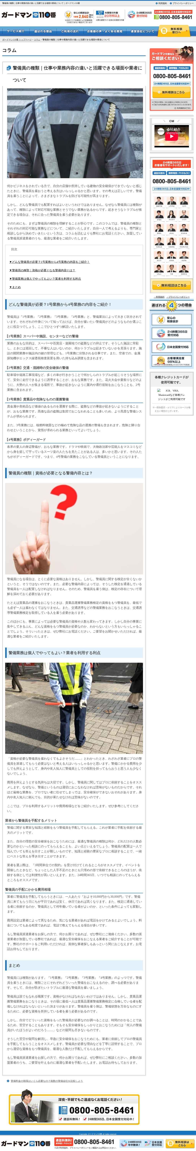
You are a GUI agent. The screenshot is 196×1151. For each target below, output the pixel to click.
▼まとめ (15, 287)
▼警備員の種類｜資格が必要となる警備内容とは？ (42, 270)
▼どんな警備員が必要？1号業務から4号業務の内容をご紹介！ (49, 261)
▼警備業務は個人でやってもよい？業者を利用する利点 (45, 278)
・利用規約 (159, 297)
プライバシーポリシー (183, 3)
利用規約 (162, 3)
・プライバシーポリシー (178, 297)
